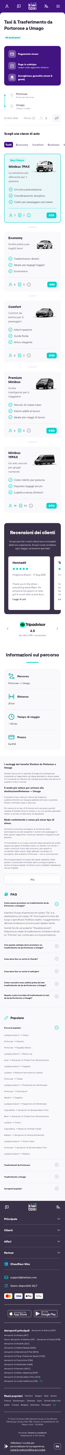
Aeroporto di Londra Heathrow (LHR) (21, 1381)
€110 (52, 355)
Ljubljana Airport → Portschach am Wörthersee (25, 1085)
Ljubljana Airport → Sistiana (17, 1153)
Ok (57, 1446)
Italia (46, 1395)
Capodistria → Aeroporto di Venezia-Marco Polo (26, 1110)
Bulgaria (24, 1404)
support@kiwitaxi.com (23, 1277)
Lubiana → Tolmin (12, 1122)
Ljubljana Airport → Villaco (16, 1035)
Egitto (7, 1404)
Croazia (15, 1404)
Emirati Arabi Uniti (52, 1400)
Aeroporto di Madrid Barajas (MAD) (20, 1347)
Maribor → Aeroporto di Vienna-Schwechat (24, 1135)
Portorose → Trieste (13, 1079)
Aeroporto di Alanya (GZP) (44, 1330)
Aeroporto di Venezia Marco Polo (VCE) (22, 1377)
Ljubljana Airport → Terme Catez (19, 1141)
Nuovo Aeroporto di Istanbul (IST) (19, 1339)
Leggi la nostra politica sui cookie (27, 1449)
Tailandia (31, 1400)
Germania (34, 1404)
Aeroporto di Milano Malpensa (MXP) (21, 1372)
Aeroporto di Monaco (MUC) (17, 1368)
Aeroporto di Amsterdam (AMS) (18, 1364)
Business (53, 144)
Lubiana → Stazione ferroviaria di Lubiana (23, 1072)
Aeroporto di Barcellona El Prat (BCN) (21, 1352)
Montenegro (19, 1400)
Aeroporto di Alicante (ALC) (16, 1343)
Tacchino (29, 1395)
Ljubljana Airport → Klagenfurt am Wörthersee (25, 1103)
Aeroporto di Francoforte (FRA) (18, 1360)
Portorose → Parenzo (14, 1041)
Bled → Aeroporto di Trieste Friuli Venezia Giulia (26, 1116)
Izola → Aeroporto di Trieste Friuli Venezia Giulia (26, 1060)
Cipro (39, 1400)
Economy (22, 144)
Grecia (53, 1395)
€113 (51, 215)
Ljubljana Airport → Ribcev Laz (18, 1054)
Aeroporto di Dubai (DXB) (48, 1339)
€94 (52, 284)
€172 (52, 505)
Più (41, 1381)
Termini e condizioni (37, 1432)
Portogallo (46, 1404)
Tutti (9, 144)
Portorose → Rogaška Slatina (17, 1047)
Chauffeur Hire (20, 1264)
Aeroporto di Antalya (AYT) (16, 1335)
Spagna (38, 1395)
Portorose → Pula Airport (15, 1091)
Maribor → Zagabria (13, 1097)
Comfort (38, 144)
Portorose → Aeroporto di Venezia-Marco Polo (25, 1147)
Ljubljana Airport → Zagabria (17, 1066)
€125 (52, 430)
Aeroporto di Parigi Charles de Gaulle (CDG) (24, 1356)
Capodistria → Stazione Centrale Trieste (22, 1128)
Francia (7, 1400)
